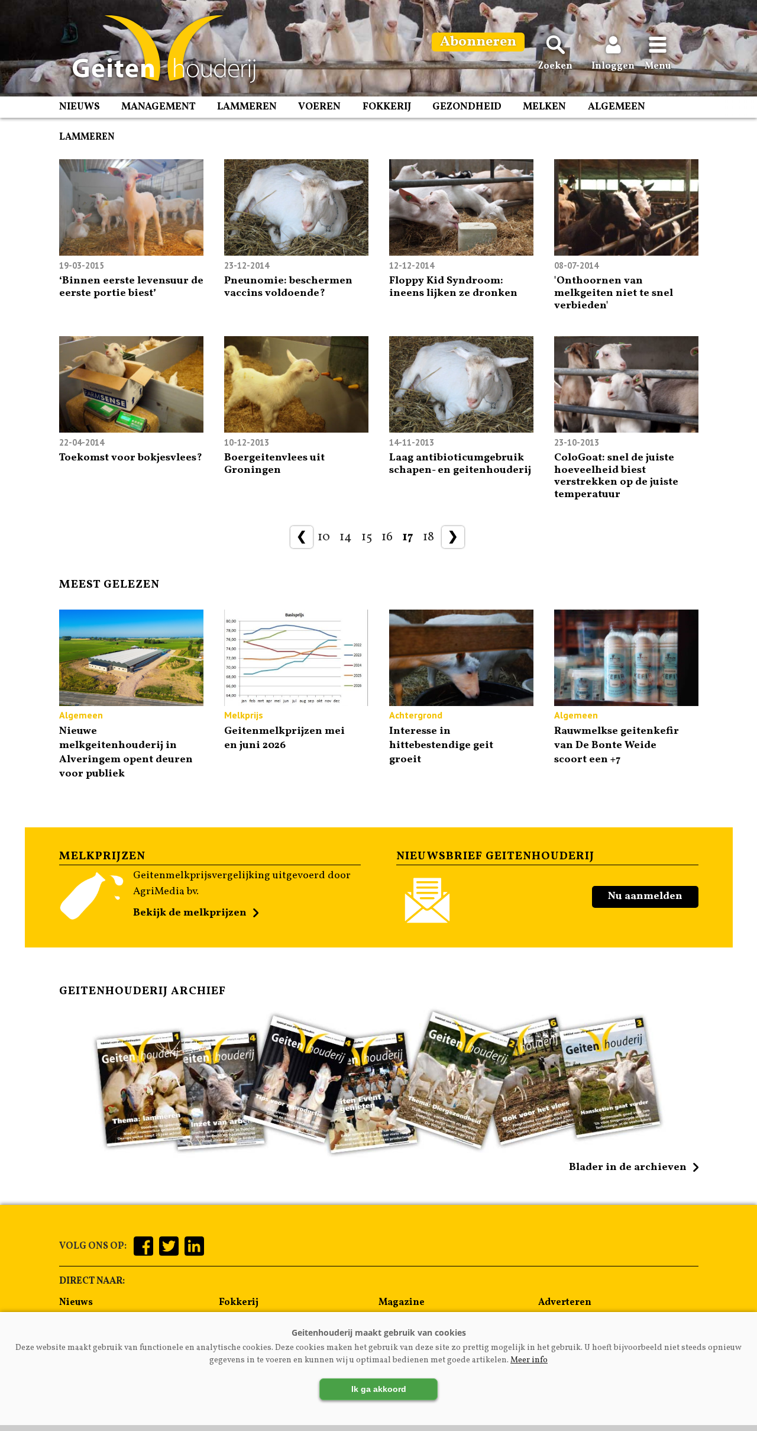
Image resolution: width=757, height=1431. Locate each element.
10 (324, 537)
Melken (544, 107)
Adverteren (564, 1302)
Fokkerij (387, 107)
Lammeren (247, 107)
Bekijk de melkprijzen (190, 912)
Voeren (319, 107)
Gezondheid (467, 107)
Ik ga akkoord (378, 1389)
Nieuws (79, 107)
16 (387, 537)
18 (428, 537)
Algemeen (616, 107)
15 (366, 537)
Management (158, 107)
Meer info (529, 1360)
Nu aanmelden (645, 896)
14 (345, 537)
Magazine (401, 1302)
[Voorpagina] (158, 49)
